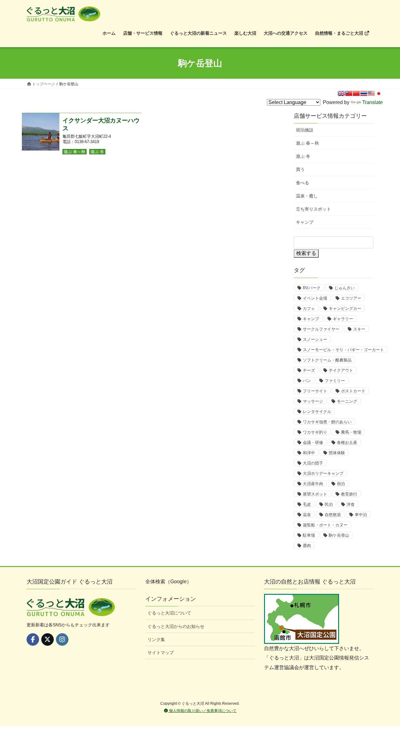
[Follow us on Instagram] (62, 639)
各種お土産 (347, 442)
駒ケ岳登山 (339, 535)
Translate (372, 102)
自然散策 (333, 514)
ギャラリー (343, 318)
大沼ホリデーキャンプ (323, 473)
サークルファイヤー (321, 329)
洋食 (351, 504)
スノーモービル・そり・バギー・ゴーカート (343, 349)
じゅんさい (344, 288)
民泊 (329, 504)
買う (300, 169)
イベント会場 (315, 298)
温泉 (307, 514)
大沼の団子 (313, 463)
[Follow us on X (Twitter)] (47, 639)
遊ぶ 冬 (97, 151)
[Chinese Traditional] (348, 93)
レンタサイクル (317, 411)
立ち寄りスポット (313, 208)
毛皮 (307, 504)
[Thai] (363, 93)
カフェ (309, 308)
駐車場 (309, 535)
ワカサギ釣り (315, 432)
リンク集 (156, 639)
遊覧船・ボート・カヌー (325, 525)
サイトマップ (161, 652)
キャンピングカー (345, 308)
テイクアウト (341, 370)
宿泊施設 (304, 129)
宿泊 (341, 483)
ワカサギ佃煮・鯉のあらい (327, 422)
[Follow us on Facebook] (33, 639)
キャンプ (304, 222)
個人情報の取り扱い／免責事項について (202, 711)
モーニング (347, 401)
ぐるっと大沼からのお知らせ (176, 626)
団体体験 (337, 452)
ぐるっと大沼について (169, 612)
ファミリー (335, 380)
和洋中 (309, 452)
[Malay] (371, 93)
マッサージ (313, 401)
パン (307, 380)
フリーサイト (315, 391)
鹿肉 (307, 545)
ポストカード (353, 391)
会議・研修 (313, 442)
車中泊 (361, 514)
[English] (341, 93)
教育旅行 (349, 494)
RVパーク (312, 288)
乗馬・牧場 (351, 432)
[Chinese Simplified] (356, 93)
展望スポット (315, 494)
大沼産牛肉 (313, 483)
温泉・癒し (307, 195)
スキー (359, 329)
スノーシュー (315, 339)
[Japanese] (378, 93)
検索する (306, 253)
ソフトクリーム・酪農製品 (327, 360)
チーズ (309, 370)
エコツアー (351, 298)
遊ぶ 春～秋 (74, 151)
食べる (302, 182)
